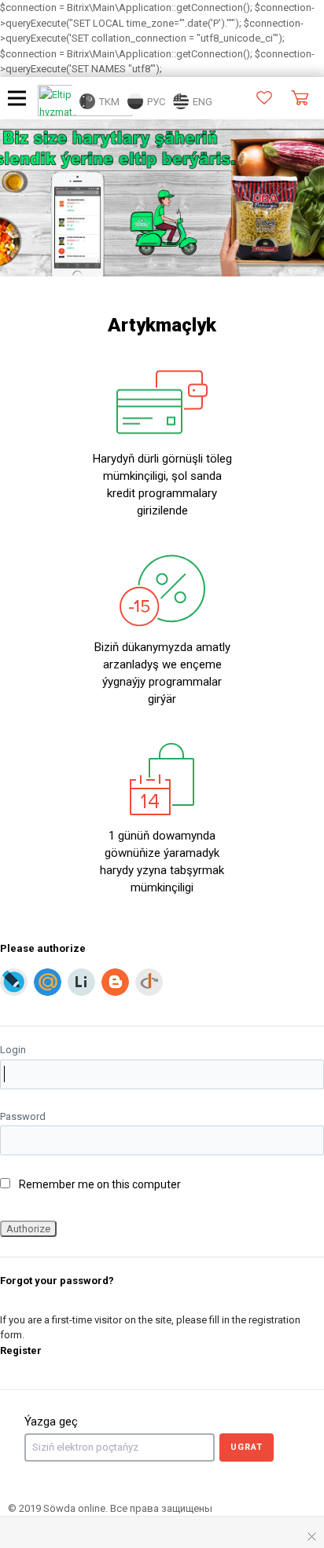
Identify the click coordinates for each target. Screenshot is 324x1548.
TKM (108, 102)
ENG (201, 102)
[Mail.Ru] (47, 982)
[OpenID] (149, 982)
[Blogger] (115, 982)
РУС (155, 102)
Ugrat (246, 1447)
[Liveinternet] (81, 982)
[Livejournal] (14, 982)
